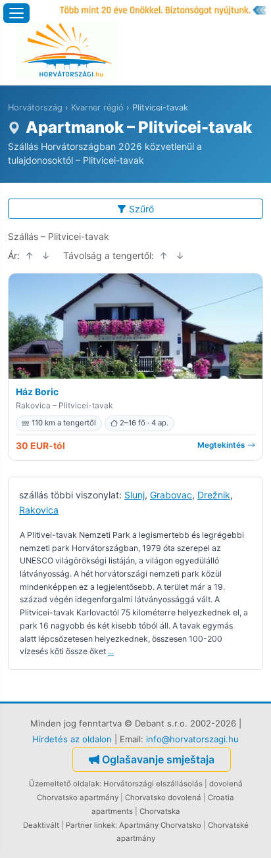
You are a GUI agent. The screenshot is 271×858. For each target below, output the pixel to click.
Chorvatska (159, 811)
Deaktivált (41, 825)
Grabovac (171, 494)
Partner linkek (90, 825)
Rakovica (39, 509)
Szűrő (141, 208)
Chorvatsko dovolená (163, 797)
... (111, 651)
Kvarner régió (97, 107)
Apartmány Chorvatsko (160, 825)
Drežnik (213, 494)
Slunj (134, 494)
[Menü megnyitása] (16, 13)
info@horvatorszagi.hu (192, 739)
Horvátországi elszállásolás (153, 783)
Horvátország (35, 107)
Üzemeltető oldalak (64, 783)
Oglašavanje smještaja (158, 759)
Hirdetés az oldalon (72, 739)
